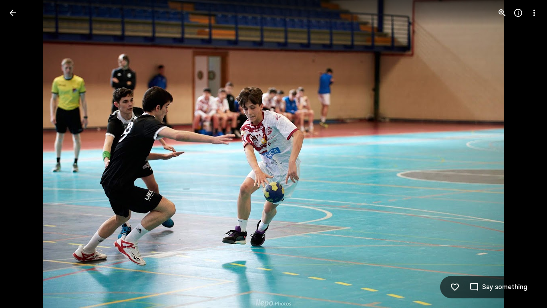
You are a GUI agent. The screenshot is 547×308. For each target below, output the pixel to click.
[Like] (455, 287)
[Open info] (518, 13)
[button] (22, 154)
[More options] (534, 13)
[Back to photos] (12, 12)
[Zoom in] (502, 13)
